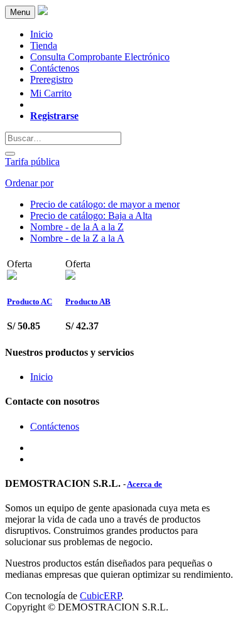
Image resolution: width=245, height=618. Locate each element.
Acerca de (144, 484)
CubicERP (100, 595)
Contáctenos (54, 426)
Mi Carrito (51, 93)
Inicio (41, 376)
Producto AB (88, 301)
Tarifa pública (32, 161)
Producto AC (29, 301)
